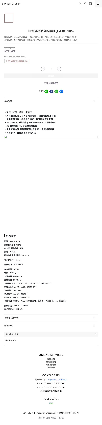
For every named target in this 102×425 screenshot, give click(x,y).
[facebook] (51, 91)
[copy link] (61, 91)
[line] (46, 91)
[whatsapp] (56, 91)
